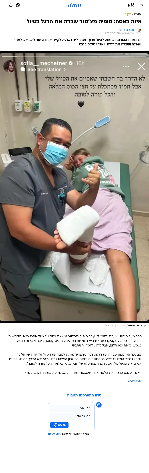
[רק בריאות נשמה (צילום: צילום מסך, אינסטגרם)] (74, 190)
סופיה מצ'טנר (134, 381)
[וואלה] (74, 5)
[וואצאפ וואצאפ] (18, 5)
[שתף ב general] (11, 5)
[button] (131, 5)
